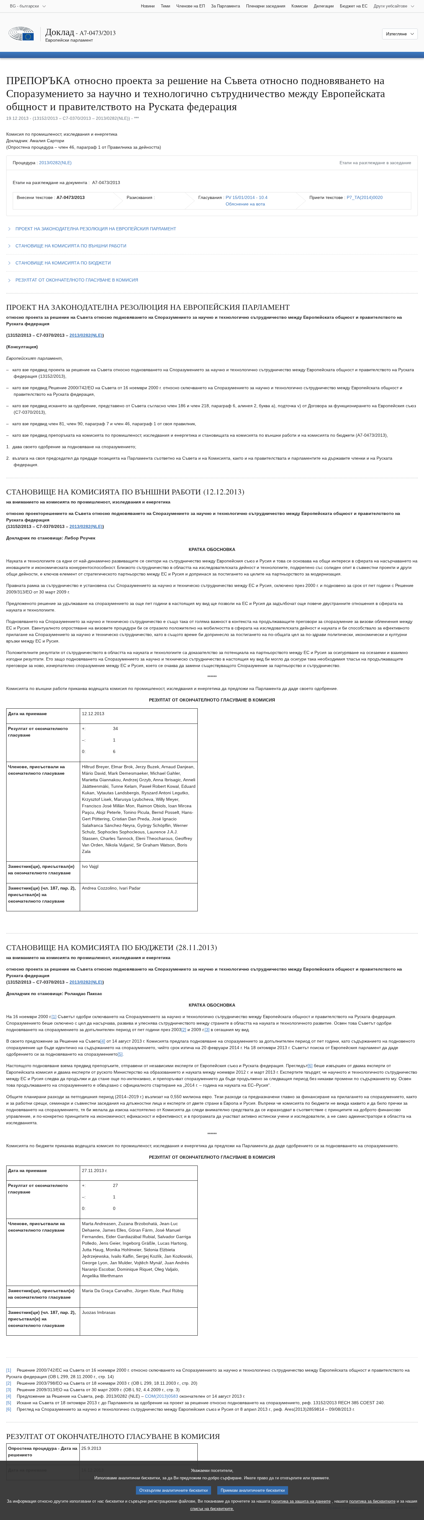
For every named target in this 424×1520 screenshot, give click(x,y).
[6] (310, 1065)
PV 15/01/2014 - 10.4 (247, 197)
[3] (207, 1029)
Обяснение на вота (245, 203)
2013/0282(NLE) (55, 162)
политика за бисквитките (372, 1501)
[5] (120, 1054)
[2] (183, 1029)
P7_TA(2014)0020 (365, 197)
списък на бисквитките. (212, 1508)
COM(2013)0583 (161, 1396)
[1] (54, 1016)
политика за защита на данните (301, 1501)
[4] (102, 1041)
